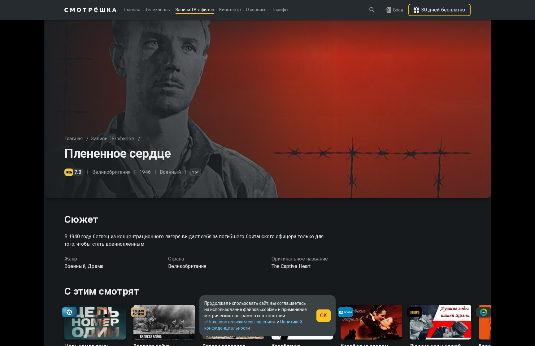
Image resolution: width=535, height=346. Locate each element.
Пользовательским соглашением (241, 321)
